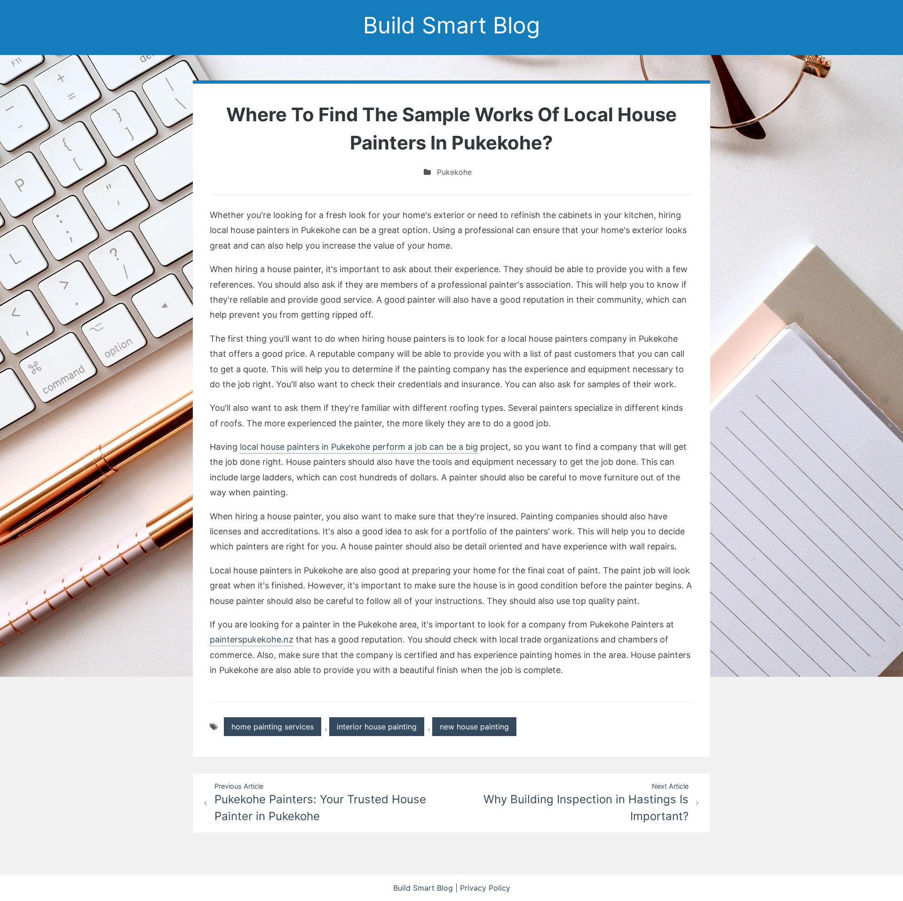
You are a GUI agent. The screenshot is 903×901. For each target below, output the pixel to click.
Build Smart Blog (451, 25)
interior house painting (377, 726)
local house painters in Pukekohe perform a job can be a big (359, 447)
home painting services (272, 726)
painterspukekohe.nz (251, 639)
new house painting (474, 726)
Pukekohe (454, 172)
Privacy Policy (485, 888)
